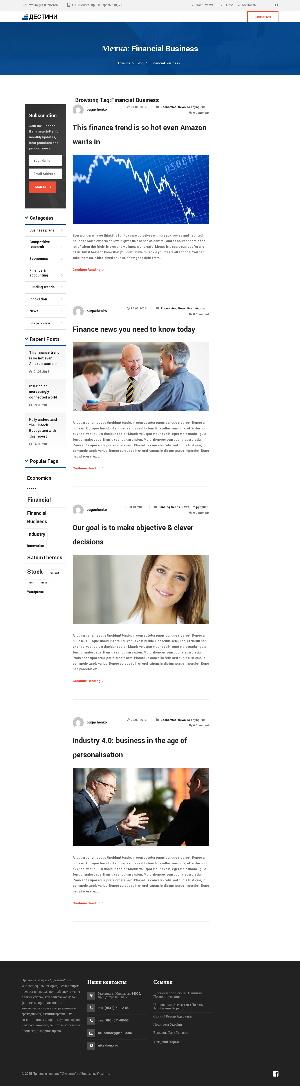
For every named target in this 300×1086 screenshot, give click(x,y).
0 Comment (201, 113)
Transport (53, 572)
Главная (124, 63)
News (182, 107)
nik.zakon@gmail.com (115, 1033)
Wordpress (35, 591)
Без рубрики (196, 107)
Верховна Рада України (170, 1033)
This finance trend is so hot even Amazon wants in (44, 358)
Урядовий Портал (166, 1042)
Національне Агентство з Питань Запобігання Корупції (178, 1006)
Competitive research (39, 244)
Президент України (167, 1025)
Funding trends (169, 507)
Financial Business (37, 517)
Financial (39, 499)
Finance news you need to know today (134, 329)
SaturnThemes (44, 558)
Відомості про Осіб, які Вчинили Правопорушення (177, 995)
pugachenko (97, 109)
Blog (140, 63)
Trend (30, 582)
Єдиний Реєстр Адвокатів (172, 1016)
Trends (43, 582)
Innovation (38, 299)
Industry (36, 534)
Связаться (263, 17)
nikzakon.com (108, 1045)
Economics (168, 107)
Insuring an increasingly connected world (43, 392)
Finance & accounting (38, 273)
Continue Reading (87, 269)
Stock (35, 571)
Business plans (41, 230)
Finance (31, 488)
